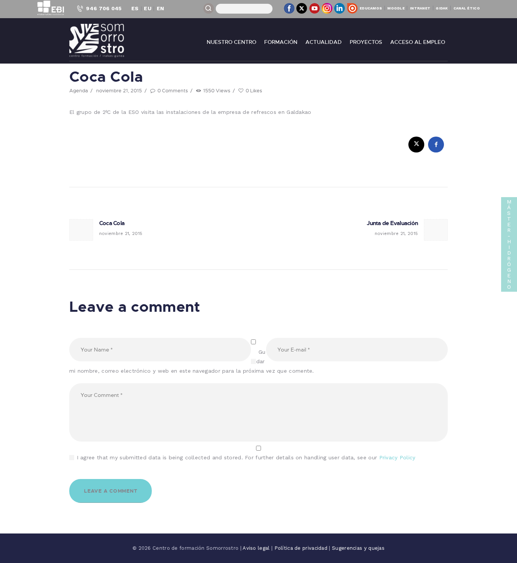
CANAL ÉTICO (466, 8)
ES (135, 8)
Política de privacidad (301, 548)
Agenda (78, 90)
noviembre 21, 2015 (119, 90)
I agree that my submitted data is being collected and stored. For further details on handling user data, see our (246, 457)
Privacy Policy (397, 457)
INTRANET (420, 8)
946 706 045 (103, 8)
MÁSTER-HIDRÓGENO (509, 244)
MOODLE (396, 8)
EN (160, 8)
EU (147, 8)
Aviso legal (257, 548)
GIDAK (442, 8)
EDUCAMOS (371, 8)
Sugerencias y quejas (358, 548)
